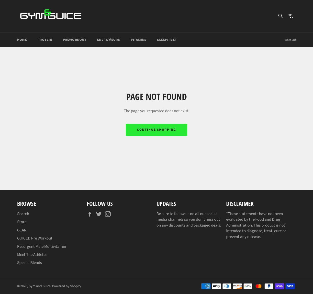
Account (290, 40)
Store (21, 221)
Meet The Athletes (32, 254)
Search (23, 213)
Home (22, 39)
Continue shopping (156, 130)
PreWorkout (75, 39)
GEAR (21, 230)
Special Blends (29, 262)
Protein (44, 39)
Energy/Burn (109, 39)
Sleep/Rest (167, 39)
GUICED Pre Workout (34, 238)
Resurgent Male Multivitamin (41, 246)
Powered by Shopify (66, 286)
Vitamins (138, 39)
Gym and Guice (40, 286)
